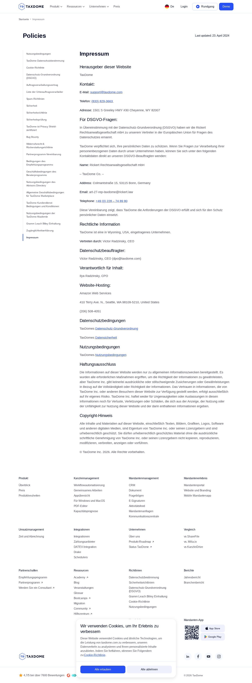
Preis (116, 6)
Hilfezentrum (81, 613)
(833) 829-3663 (102, 101)
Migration (79, 603)
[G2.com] (69, 675)
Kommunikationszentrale (144, 516)
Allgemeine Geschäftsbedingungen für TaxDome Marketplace (45, 194)
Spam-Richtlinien (35, 98)
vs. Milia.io (190, 541)
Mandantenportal (194, 485)
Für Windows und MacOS (89, 500)
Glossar (78, 592)
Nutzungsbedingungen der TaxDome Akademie (40, 215)
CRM (132, 485)
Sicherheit (31, 105)
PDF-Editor (80, 505)
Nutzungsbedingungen (38, 53)
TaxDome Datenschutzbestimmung (45, 60)
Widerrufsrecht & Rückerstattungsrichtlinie (39, 145)
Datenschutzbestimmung (144, 577)
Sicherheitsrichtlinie (36, 112)
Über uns (134, 536)
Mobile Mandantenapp (197, 495)
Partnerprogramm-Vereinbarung (43, 154)
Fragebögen (136, 495)
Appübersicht (82, 495)
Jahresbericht (192, 577)
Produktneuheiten (29, 495)
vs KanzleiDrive (193, 546)
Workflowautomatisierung (89, 485)
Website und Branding (197, 490)
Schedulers (81, 557)
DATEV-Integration (85, 546)
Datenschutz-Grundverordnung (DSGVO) (43, 76)
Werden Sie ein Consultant (35, 587)
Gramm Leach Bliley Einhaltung (43, 223)
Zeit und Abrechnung (31, 536)
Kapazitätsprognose (86, 511)
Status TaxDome (139, 546)
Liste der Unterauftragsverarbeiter (44, 91)
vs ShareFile (191, 536)
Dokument (135, 490)
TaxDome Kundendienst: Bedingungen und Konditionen (42, 204)
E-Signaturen (137, 500)
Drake (77, 552)
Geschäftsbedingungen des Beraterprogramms (41, 173)
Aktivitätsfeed (137, 505)
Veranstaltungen (84, 587)
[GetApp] (74, 675)
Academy (79, 577)
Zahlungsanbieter (84, 541)
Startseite (24, 19)
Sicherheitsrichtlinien (141, 582)
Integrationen (82, 536)
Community (81, 608)
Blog (76, 582)
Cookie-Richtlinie (35, 67)
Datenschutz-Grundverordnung (116, 328)
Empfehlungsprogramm (33, 577)
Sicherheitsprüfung (36, 119)
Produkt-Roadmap (140, 541)
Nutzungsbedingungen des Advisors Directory (40, 184)
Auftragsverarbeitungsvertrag (42, 85)
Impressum (32, 237)
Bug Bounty (32, 137)
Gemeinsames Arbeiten (88, 490)
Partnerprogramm (29, 582)
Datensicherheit (106, 337)
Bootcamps (80, 598)
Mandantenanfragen (141, 511)
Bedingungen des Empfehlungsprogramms (39, 163)
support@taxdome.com (106, 92)
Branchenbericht (194, 582)
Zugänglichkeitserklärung (40, 230)
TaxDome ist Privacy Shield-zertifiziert (41, 128)
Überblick (24, 485)
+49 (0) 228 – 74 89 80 (111, 201)
